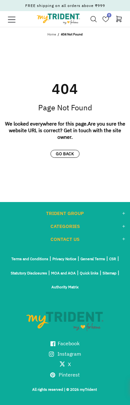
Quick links (89, 273)
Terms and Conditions (29, 258)
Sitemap (109, 273)
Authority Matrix (65, 287)
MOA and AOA (63, 273)
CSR (112, 258)
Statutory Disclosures (29, 273)
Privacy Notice (64, 258)
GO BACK (65, 153)
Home (51, 34)
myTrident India (58, 19)
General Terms (92, 258)
